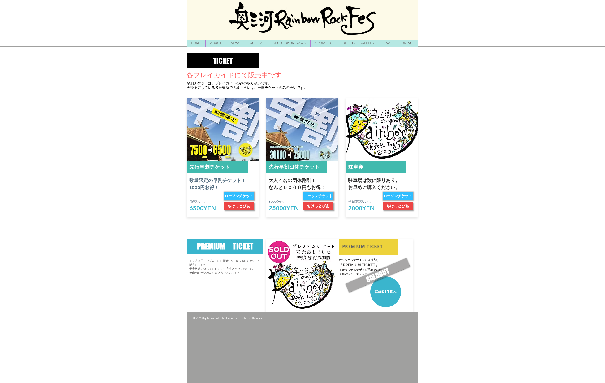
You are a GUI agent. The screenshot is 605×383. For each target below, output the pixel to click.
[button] (223, 60)
